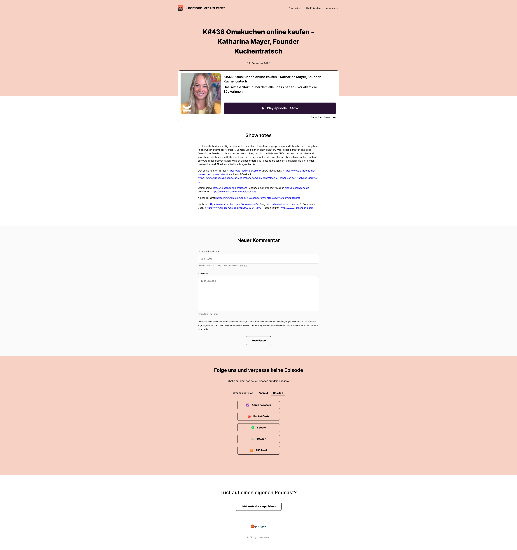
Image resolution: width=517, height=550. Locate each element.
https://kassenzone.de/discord (229, 187)
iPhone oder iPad (243, 393)
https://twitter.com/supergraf (283, 197)
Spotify (261, 427)
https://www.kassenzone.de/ (282, 204)
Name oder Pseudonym (208, 251)
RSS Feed (261, 450)
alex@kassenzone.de (297, 187)
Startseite (294, 8)
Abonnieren (332, 8)
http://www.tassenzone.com (297, 207)
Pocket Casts (261, 416)
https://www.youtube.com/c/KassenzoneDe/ (234, 204)
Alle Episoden (313, 8)
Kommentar (203, 273)
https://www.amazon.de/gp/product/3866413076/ (233, 207)
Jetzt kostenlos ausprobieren (258, 506)
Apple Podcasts (261, 405)
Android (263, 393)
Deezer (261, 438)
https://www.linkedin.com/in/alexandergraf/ (241, 197)
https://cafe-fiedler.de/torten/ (244, 170)
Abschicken (258, 340)
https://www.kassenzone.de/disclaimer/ (233, 191)
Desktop (278, 393)
